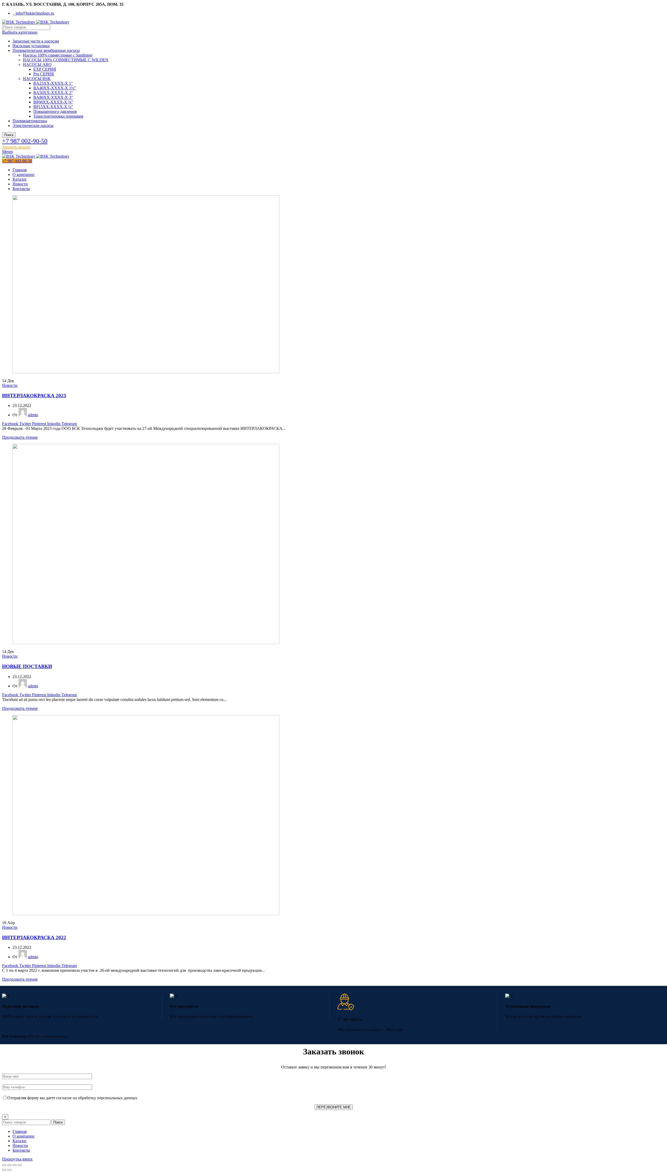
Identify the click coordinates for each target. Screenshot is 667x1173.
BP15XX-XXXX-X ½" (53, 107)
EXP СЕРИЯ (44, 69)
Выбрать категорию (20, 32)
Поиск (9, 135)
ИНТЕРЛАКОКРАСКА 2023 (34, 395)
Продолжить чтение (20, 437)
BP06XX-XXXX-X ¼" (53, 102)
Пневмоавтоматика (30, 121)
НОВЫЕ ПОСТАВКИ (27, 666)
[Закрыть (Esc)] (4, 1165)
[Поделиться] (9, 1165)
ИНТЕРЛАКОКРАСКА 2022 (34, 937)
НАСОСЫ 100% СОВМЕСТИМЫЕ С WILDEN (65, 60)
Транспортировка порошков (58, 116)
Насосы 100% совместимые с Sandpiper (57, 55)
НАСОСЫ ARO (37, 64)
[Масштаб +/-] (20, 1165)
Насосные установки (31, 46)
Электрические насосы (33, 125)
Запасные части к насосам (36, 41)
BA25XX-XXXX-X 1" (53, 83)
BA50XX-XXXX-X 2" (53, 92)
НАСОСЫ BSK (37, 78)
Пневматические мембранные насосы (46, 50)
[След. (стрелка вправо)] (9, 1170)
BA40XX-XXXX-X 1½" (54, 88)
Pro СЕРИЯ (43, 74)
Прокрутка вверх (17, 1159)
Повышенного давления (55, 111)
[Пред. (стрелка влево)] (4, 1170)
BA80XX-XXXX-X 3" (53, 97)
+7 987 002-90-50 (24, 141)
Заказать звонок (16, 147)
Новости (9, 385)
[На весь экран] (15, 1165)
